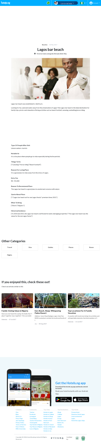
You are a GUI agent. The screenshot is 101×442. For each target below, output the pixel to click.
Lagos (59, 416)
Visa (17, 412)
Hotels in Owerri (48, 424)
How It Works (20, 427)
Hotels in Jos (47, 431)
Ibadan (60, 424)
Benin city (61, 422)
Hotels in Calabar (48, 414)
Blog (17, 414)
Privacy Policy (20, 422)
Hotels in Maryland (49, 427)
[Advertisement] (50, 23)
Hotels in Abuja (48, 416)
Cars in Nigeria (34, 429)
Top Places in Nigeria (36, 427)
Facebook (33, 414)
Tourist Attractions (36, 420)
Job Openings (20, 420)
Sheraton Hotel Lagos (78, 414)
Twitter (32, 412)
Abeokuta (61, 427)
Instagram (33, 416)
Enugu (59, 418)
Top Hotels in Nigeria (36, 424)
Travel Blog (33, 418)
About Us (19, 416)
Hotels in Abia (47, 429)
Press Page (19, 418)
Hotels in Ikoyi (47, 418)
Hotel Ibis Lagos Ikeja (78, 420)
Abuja (59, 412)
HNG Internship (21, 429)
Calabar (60, 414)
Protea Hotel (75, 412)
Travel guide (33, 422)
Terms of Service (21, 424)
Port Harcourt (62, 420)
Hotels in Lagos (48, 412)
